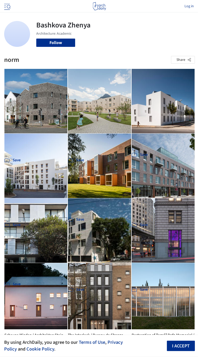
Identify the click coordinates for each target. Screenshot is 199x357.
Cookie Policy (40, 349)
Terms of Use (92, 342)
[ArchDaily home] (99, 6)
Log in (189, 6)
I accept (181, 346)
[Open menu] (6, 6)
